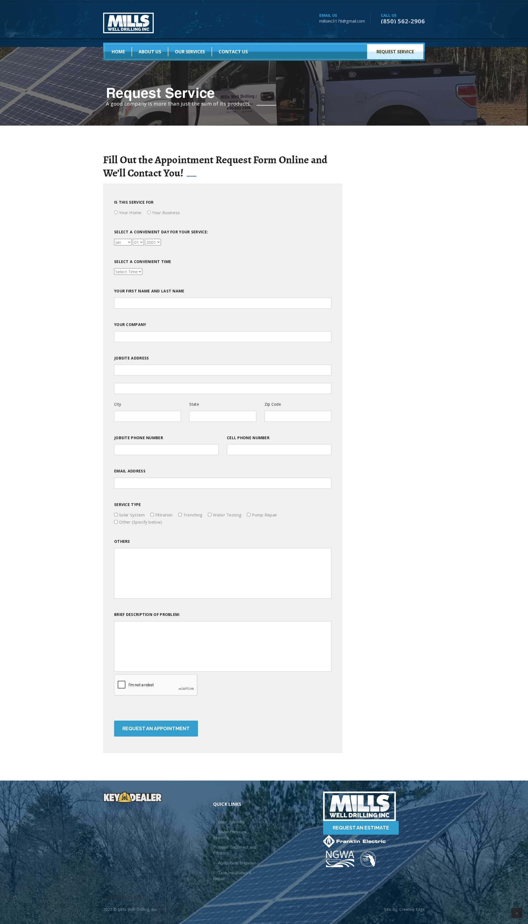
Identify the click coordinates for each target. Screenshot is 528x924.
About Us (150, 52)
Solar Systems (231, 822)
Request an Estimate (361, 828)
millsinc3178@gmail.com (342, 21)
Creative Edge (412, 909)
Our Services (190, 52)
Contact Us (233, 52)
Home (118, 52)
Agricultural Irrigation (237, 862)
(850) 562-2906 (403, 21)
